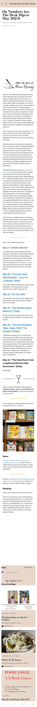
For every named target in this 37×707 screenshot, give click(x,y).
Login (6, 581)
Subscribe (12, 581)
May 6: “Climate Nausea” (15, 247)
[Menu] (2, 3)
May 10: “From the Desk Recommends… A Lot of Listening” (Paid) (15, 277)
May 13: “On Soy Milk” (14, 294)
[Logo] (6, 3)
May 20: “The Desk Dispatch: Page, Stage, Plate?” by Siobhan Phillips (18, 328)
